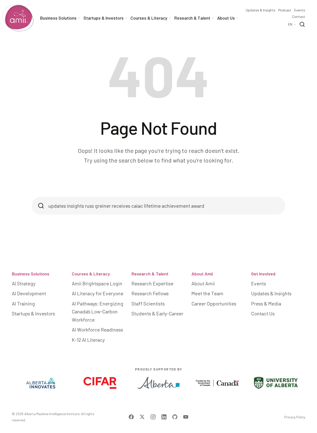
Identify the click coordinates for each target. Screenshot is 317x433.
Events (299, 10)
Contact (298, 16)
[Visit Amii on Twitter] (142, 416)
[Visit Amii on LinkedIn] (163, 416)
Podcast (284, 10)
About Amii (202, 273)
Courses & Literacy (91, 273)
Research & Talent (150, 273)
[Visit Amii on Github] (174, 416)
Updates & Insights (260, 10)
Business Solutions (30, 273)
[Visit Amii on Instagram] (153, 416)
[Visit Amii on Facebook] (131, 416)
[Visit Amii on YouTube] (185, 416)
